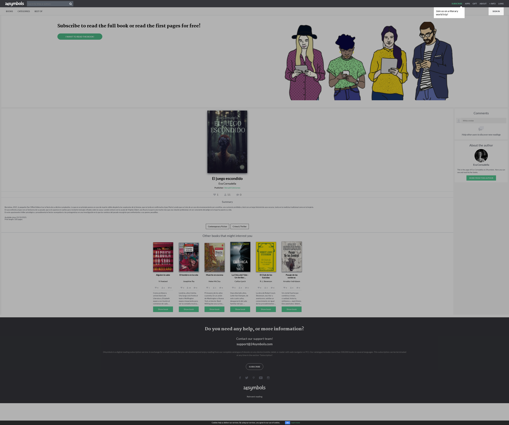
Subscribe (457, 3)
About (483, 3)
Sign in (496, 11)
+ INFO (492, 3)
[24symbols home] (14, 4)
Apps (467, 3)
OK (287, 423)
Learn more (295, 423)
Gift (475, 3)
